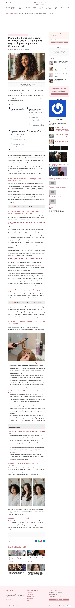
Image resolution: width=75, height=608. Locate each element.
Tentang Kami (29, 592)
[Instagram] (8, 2)
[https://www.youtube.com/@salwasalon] (58, 148)
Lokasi (28, 600)
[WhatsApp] (39, 541)
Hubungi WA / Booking (59, 599)
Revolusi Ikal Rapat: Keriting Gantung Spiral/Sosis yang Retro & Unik (37, 126)
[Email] (10, 2)
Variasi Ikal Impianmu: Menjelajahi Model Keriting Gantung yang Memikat (35, 109)
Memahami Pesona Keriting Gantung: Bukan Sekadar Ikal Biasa (17, 109)
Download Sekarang (59, 42)
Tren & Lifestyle (48, 8)
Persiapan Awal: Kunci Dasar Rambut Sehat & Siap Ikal (18, 135)
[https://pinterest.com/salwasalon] (62, 148)
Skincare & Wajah (13, 8)
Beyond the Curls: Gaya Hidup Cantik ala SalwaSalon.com (35, 130)
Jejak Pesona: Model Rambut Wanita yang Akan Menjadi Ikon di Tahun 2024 (16, 573)
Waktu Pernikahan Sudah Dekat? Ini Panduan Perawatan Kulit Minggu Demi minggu (61, 68)
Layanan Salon (55, 8)
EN (69, 605)
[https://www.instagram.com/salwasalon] (55, 148)
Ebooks (62, 7)
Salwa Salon (40, 2)
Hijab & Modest (34, 8)
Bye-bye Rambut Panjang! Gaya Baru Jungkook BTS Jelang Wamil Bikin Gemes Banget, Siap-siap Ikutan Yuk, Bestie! (35, 573)
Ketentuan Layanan (30, 596)
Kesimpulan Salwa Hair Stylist (17, 149)
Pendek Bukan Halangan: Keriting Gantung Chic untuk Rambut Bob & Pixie (37, 114)
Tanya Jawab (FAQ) (30, 594)
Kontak (67, 7)
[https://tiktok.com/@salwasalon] (66, 148)
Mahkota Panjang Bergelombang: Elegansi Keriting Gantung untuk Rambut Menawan (37, 120)
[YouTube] (6, 2)
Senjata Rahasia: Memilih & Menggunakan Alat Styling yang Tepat (19, 140)
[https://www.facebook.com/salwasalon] (51, 148)
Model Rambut (20, 8)
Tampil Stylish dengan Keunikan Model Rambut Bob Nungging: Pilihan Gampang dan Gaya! (16, 558)
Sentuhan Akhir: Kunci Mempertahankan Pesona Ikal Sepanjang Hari (18, 145)
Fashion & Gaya (41, 8)
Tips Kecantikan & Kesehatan (22, 34)
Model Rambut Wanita (12, 13)
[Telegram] (44, 541)
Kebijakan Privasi (30, 598)
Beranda (8, 7)
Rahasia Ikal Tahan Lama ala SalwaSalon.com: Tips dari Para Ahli (18, 131)
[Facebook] (36, 541)
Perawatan (28, 7)
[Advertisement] (37, 23)
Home (7, 13)
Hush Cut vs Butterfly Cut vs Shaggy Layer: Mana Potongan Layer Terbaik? (62, 141)
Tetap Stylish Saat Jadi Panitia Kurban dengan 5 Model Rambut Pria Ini (61, 62)
